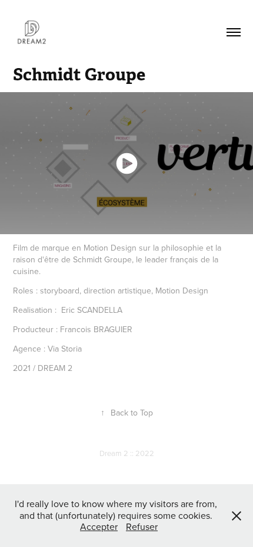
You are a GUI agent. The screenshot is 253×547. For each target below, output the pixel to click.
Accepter (99, 526)
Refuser (142, 526)
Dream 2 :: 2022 (126, 453)
